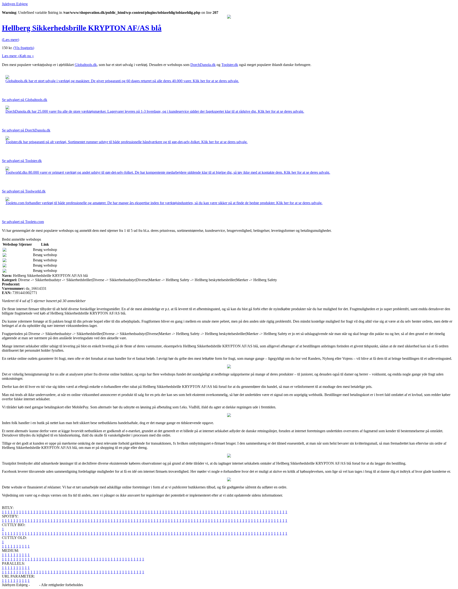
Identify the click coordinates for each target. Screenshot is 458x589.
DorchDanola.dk (203, 65)
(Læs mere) (10, 40)
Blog (34, 585)
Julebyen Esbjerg (15, 4)
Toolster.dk (229, 65)
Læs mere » (11, 56)
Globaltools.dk (86, 65)
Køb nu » (27, 56)
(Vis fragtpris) (23, 48)
